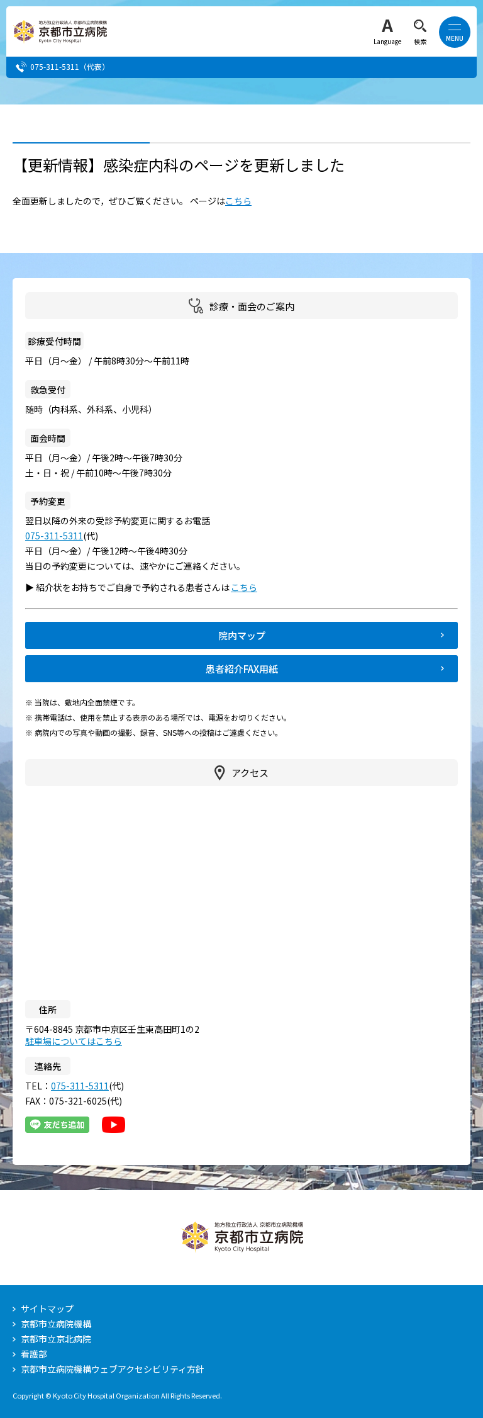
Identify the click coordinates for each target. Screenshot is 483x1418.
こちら (238, 200)
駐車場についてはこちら (73, 1041)
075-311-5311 (54, 66)
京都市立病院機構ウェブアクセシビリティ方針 (112, 1369)
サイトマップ (47, 1308)
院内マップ (241, 635)
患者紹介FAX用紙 (242, 668)
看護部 (34, 1354)
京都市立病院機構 (56, 1323)
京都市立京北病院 (56, 1338)
